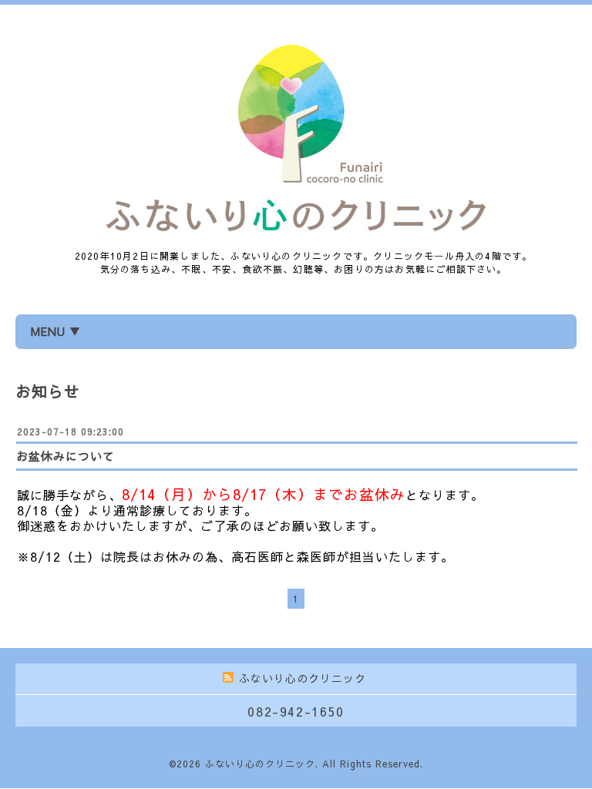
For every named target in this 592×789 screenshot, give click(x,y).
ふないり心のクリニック (260, 763)
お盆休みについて (65, 456)
